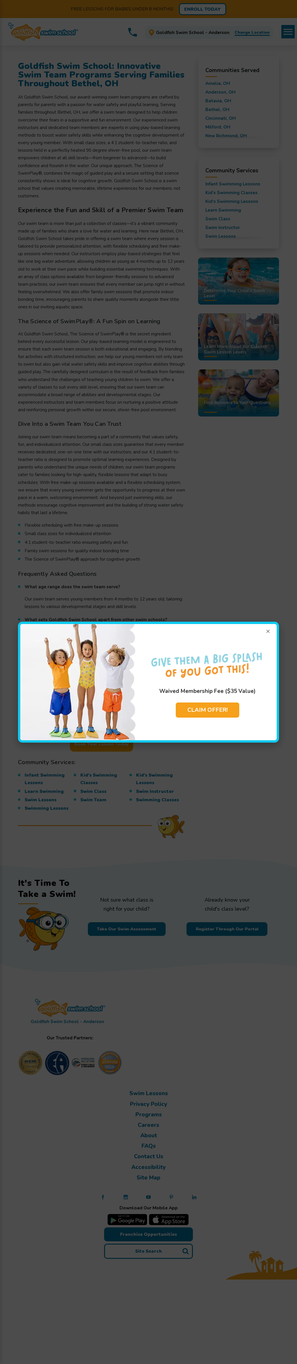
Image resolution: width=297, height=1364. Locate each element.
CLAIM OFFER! (207, 710)
